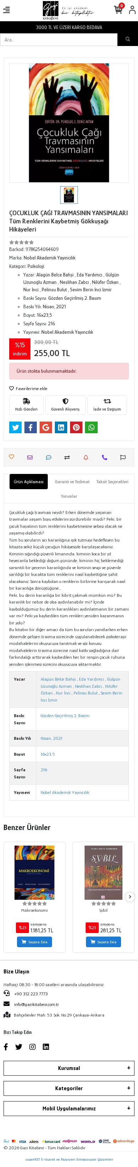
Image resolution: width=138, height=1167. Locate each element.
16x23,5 (48, 754)
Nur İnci (63, 693)
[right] (130, 897)
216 (44, 769)
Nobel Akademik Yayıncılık (65, 792)
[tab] (29, 482)
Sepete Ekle (38, 942)
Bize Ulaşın (16, 971)
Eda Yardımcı (91, 679)
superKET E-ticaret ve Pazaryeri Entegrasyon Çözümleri (69, 1159)
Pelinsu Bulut (86, 693)
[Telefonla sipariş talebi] (106, 457)
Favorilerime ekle (31, 388)
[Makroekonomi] (34, 873)
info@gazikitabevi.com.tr (36, 1004)
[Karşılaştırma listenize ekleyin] (69, 457)
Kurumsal (69, 1068)
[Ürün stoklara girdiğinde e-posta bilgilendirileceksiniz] (87, 457)
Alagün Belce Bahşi (58, 679)
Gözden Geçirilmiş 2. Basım (65, 715)
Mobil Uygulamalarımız (69, 1108)
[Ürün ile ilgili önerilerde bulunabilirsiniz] (125, 457)
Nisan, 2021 (51, 738)
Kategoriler (69, 1088)
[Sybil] (103, 873)
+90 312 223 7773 (30, 993)
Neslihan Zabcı (88, 686)
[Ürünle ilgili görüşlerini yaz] (50, 457)
